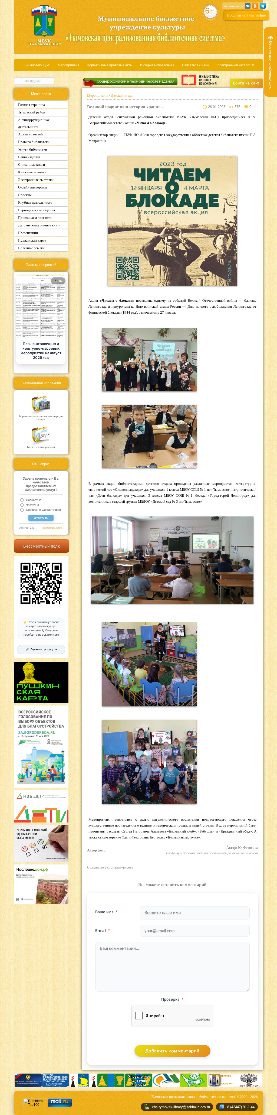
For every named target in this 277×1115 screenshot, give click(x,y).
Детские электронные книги (39, 225)
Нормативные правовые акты (110, 65)
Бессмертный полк (41, 546)
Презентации (28, 233)
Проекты (25, 195)
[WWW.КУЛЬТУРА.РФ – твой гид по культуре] (200, 79)
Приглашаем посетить (34, 218)
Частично (32, 504)
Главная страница (31, 105)
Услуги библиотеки (32, 149)
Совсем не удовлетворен (43, 509)
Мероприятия (68, 65)
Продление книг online (246, 15)
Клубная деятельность (35, 202)
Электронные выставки (36, 180)
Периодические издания (36, 210)
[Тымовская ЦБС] (44, 26)
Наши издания (29, 157)
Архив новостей (30, 134)
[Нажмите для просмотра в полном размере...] (172, 284)
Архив (45, 527)
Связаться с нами (195, 65)
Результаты (56, 527)
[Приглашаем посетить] (40, 306)
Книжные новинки (32, 172)
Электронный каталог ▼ (236, 65)
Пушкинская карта (32, 240)
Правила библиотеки (34, 142)
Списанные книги (31, 164)
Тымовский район (31, 112)
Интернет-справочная (157, 65)
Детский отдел (121, 95)
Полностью (33, 500)
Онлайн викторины (32, 187)
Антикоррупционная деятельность (34, 123)
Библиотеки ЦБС (37, 65)
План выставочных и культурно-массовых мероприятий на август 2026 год (41, 351)
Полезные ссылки (31, 248)
